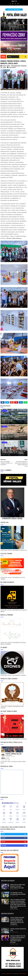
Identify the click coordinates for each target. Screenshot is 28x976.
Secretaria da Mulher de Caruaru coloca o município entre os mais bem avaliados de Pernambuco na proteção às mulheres (14, 451)
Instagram (3, 845)
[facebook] (10, 3)
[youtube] (18, 3)
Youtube (3, 841)
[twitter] (15, 3)
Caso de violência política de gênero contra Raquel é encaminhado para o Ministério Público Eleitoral (17, 939)
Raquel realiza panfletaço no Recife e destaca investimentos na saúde (17, 886)
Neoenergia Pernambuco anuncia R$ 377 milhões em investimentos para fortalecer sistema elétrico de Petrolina (14, 435)
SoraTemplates (9, 973)
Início (3, 57)
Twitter (3, 834)
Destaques (12, 67)
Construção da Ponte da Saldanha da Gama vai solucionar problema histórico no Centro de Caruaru (14, 419)
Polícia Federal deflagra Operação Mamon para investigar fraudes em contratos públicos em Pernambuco (17, 921)
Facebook (3, 837)
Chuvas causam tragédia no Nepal (18, 929)
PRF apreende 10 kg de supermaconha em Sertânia (18, 893)
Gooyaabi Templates (23, 973)
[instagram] (13, 3)
